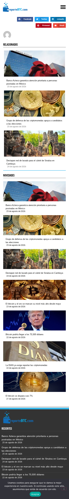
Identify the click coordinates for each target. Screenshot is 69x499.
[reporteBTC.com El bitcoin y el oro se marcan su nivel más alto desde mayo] (34, 290)
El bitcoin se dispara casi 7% (19, 396)
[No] (64, 488)
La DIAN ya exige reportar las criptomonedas (26, 365)
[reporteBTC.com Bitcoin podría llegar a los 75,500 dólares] (34, 320)
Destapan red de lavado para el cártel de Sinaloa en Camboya (30, 162)
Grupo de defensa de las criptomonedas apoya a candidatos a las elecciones (34, 122)
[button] (63, 7)
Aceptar (35, 494)
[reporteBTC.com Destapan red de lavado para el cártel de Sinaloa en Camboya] (34, 143)
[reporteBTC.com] (15, 7)
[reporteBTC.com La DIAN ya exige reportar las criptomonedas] (34, 351)
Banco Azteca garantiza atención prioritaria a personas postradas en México (31, 82)
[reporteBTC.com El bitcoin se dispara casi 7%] (34, 382)
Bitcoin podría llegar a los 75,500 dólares (24, 334)
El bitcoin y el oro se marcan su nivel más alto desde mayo (33, 304)
